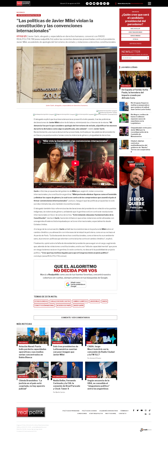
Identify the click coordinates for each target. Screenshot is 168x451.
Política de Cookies (89, 411)
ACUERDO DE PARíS (64, 305)
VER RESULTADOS (135, 43)
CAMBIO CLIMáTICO (80, 301)
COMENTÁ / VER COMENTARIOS (75, 318)
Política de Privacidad (71, 411)
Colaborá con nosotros (108, 411)
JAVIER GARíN (78, 305)
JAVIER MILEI (94, 301)
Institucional (110, 413)
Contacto (122, 413)
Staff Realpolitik (96, 413)
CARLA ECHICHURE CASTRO (60, 301)
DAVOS (104, 301)
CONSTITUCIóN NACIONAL (44, 305)
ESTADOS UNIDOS (41, 301)
